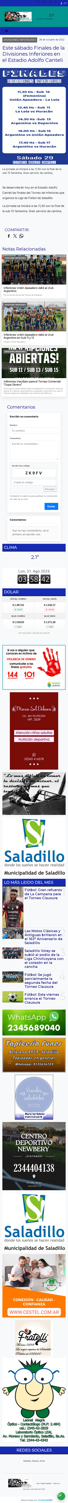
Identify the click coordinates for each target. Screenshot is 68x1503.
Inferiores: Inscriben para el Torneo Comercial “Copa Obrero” (32, 383)
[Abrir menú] (6, 31)
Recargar (50, 489)
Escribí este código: (21, 466)
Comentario (15, 438)
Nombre (13, 425)
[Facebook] (56, 3)
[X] (51, 3)
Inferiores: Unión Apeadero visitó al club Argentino (29, 289)
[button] (40, 3)
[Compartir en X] (15, 236)
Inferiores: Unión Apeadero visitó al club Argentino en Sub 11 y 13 (29, 336)
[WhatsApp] (45, 3)
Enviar (51, 506)
